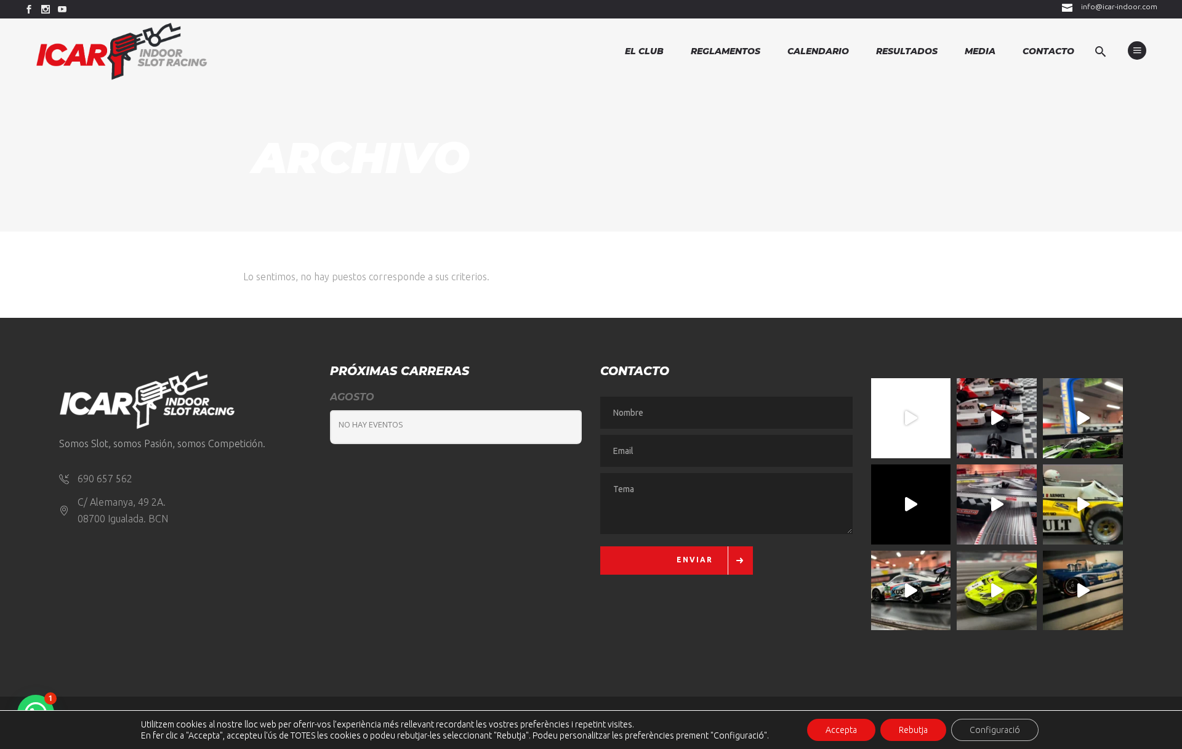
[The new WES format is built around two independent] (911, 504)
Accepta (841, 730)
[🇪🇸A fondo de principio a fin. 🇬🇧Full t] (911, 418)
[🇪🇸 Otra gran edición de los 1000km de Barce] (1083, 591)
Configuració (995, 730)
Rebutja (913, 730)
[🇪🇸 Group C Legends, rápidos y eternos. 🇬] (997, 504)
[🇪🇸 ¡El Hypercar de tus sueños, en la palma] (1083, 418)
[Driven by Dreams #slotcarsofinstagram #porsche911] (911, 591)
